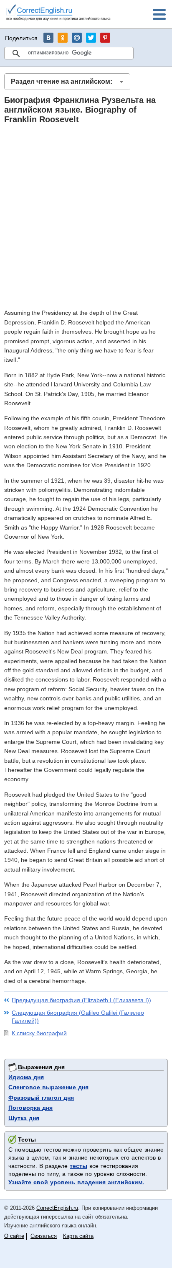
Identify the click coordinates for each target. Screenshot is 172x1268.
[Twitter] (91, 38)
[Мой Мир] (77, 38)
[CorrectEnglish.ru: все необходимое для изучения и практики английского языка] (58, 13)
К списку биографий (39, 1033)
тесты (78, 1166)
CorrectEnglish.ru (57, 1208)
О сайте (14, 1236)
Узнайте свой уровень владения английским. (76, 1182)
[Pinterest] (105, 38)
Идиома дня (26, 1077)
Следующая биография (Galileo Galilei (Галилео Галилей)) (78, 1016)
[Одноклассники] (63, 38)
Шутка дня (23, 1118)
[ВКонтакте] (48, 38)
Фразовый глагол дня (41, 1097)
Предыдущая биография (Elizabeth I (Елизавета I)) (81, 1000)
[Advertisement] (86, 216)
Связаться (43, 1236)
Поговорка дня (30, 1107)
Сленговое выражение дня (48, 1087)
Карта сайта (78, 1236)
